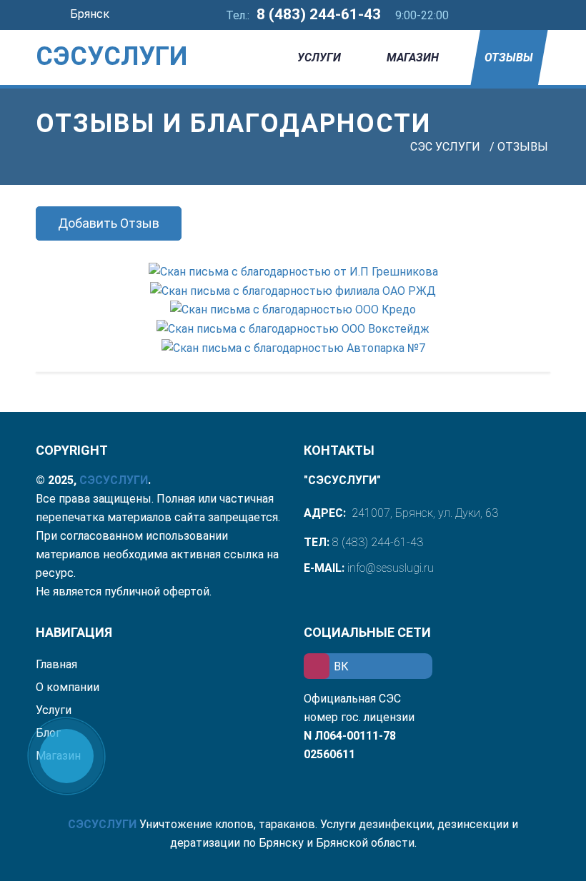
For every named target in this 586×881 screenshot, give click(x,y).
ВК (341, 666)
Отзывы (509, 57)
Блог (48, 733)
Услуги (319, 57)
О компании (67, 687)
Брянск (91, 14)
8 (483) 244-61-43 (319, 14)
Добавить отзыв (108, 223)
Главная (56, 664)
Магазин (413, 57)
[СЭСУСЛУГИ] (93, 35)
